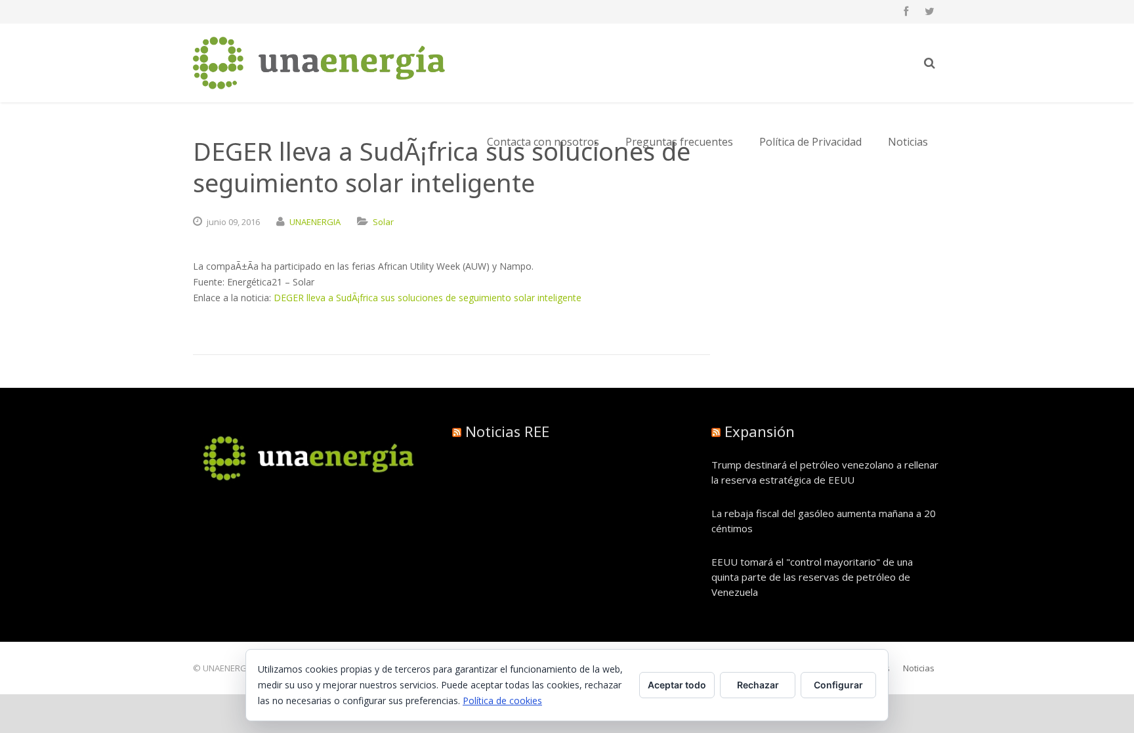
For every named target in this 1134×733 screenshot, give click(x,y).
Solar (383, 222)
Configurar (838, 684)
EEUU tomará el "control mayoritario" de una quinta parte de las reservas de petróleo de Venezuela (812, 576)
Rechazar (758, 684)
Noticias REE (507, 431)
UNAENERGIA (315, 222)
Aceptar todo (677, 684)
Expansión (759, 431)
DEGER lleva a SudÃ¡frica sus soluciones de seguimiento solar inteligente (427, 297)
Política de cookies (502, 700)
